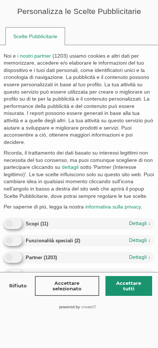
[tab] (35, 36)
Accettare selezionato (67, 285)
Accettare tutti (128, 285)
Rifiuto (18, 286)
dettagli (140, 223)
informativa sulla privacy (113, 207)
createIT (88, 307)
